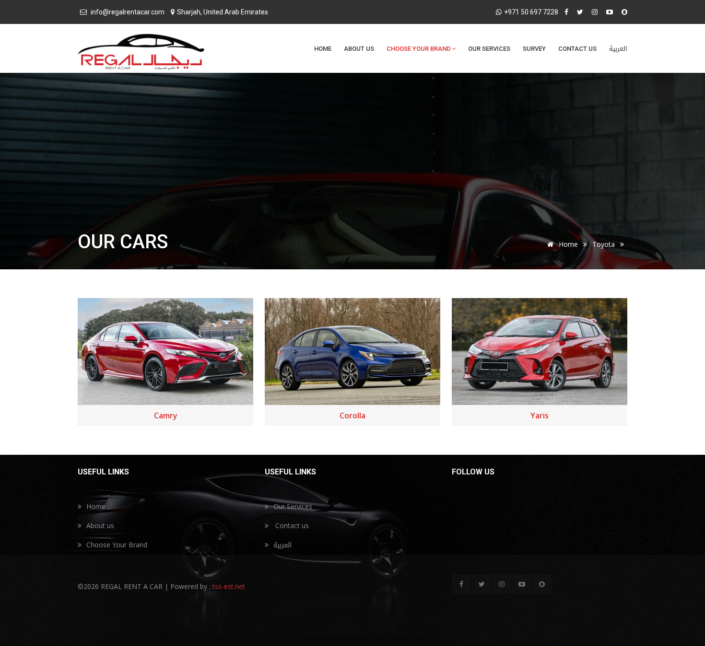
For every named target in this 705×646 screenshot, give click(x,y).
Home (322, 48)
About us (359, 48)
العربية (618, 49)
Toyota (603, 244)
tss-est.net (228, 586)
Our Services (489, 48)
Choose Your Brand (419, 48)
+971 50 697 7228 (531, 12)
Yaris (539, 415)
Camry (165, 415)
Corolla (352, 415)
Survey (534, 48)
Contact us (577, 48)
